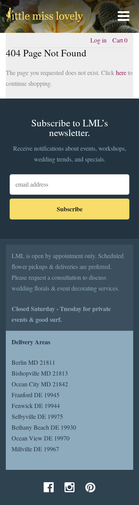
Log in (98, 40)
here (121, 72)
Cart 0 (119, 40)
